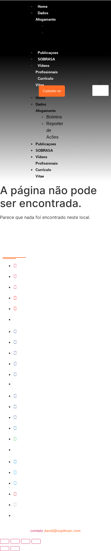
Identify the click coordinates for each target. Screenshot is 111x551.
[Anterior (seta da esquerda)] (4, 548)
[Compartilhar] (25, 541)
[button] (30, 91)
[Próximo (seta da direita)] (15, 548)
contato (55, 530)
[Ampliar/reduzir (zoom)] (4, 541)
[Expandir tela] (15, 541)
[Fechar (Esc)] (36, 541)
